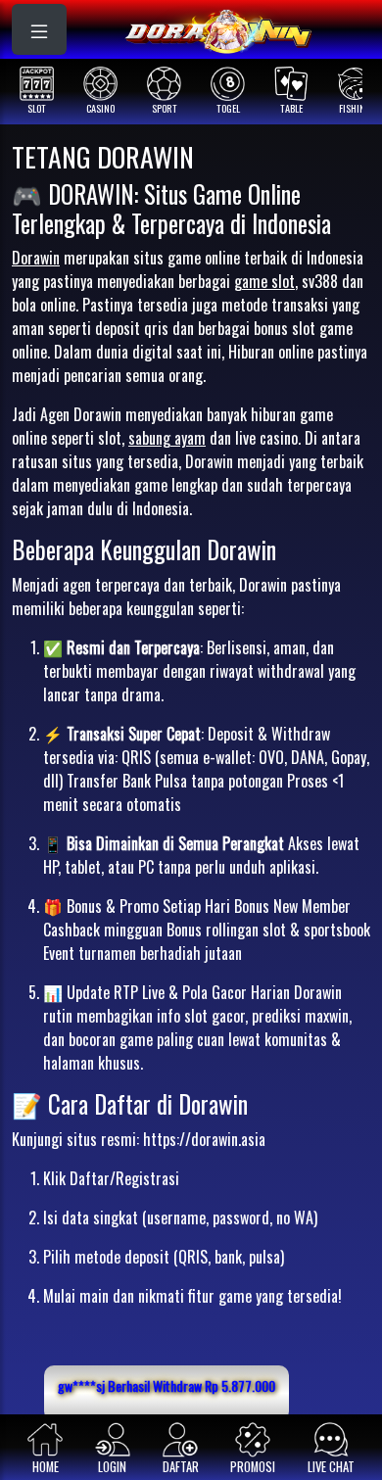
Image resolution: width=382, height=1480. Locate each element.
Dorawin (36, 257)
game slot (264, 281)
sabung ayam (167, 438)
